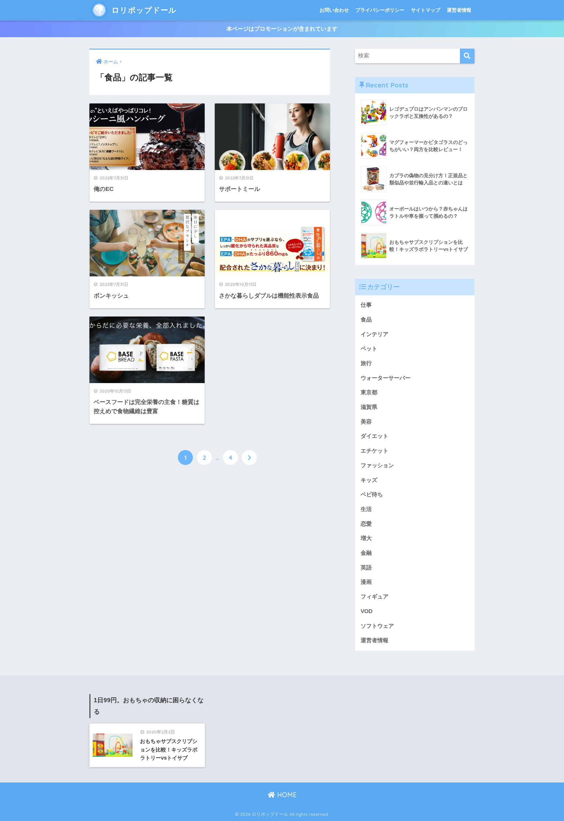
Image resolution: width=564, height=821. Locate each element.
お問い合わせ (334, 10)
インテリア (374, 334)
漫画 (366, 582)
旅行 (366, 363)
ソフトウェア (377, 626)
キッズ (369, 480)
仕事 (366, 305)
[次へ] (249, 457)
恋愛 (366, 524)
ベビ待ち (372, 494)
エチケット (374, 451)
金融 (366, 553)
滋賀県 (369, 407)
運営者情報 (459, 10)
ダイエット (374, 436)
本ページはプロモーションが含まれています (282, 29)
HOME (286, 795)
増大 (366, 538)
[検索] (467, 56)
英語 (366, 568)
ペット (369, 349)
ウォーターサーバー (386, 378)
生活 (366, 509)
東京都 (369, 392)
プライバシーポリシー (379, 10)
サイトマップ (425, 10)
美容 (366, 422)
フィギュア (374, 597)
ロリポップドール (143, 10)
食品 (366, 320)
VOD (366, 611)
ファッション (377, 465)
